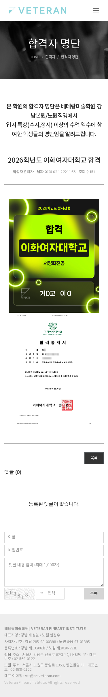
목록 (94, 458)
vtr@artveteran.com (42, 676)
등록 (94, 593)
